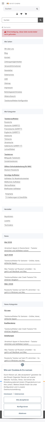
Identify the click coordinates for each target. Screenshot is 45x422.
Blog (6, 53)
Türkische (8, 139)
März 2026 (8, 284)
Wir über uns (9, 49)
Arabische (8, 136)
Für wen (7, 310)
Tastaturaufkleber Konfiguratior (16, 100)
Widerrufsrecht (10, 96)
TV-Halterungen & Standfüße (16, 197)
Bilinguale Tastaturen (12, 158)
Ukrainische (8, 142)
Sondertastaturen (11, 161)
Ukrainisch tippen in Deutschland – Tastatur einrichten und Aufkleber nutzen (20, 249)
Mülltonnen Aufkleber (12, 182)
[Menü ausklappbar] (3, 2)
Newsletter (8, 70)
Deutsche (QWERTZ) (12, 125)
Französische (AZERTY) (13, 129)
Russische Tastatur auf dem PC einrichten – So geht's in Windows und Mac (21, 291)
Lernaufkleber (9, 149)
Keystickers (8, 216)
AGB (6, 79)
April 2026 (8, 255)
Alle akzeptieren (22, 400)
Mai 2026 (8, 242)
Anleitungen (9, 336)
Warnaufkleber (9, 185)
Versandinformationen (12, 66)
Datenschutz (19, 394)
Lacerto (7, 221)
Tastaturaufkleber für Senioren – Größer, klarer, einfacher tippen (22, 262)
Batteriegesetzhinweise (13, 92)
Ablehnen (22, 413)
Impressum (8, 394)
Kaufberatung (9, 323)
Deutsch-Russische (11, 170)
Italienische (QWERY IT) (13, 146)
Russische (8, 122)
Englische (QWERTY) (12, 132)
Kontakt (7, 57)
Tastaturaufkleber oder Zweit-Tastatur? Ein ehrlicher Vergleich (20, 278)
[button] (17, 14)
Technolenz (8, 225)
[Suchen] (37, 8)
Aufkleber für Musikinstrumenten (16, 178)
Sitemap (7, 83)
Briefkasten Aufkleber (12, 189)
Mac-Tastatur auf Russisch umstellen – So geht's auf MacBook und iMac (20, 270)
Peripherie (9, 194)
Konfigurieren (22, 407)
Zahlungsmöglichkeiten (13, 62)
